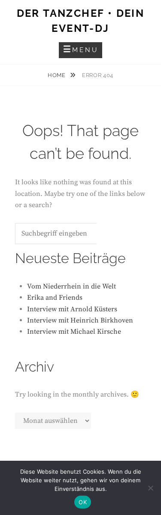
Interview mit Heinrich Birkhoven (80, 320)
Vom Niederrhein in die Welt (71, 286)
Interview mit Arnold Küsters (72, 309)
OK (83, 502)
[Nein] (150, 488)
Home (57, 75)
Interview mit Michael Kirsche (74, 331)
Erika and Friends (54, 297)
